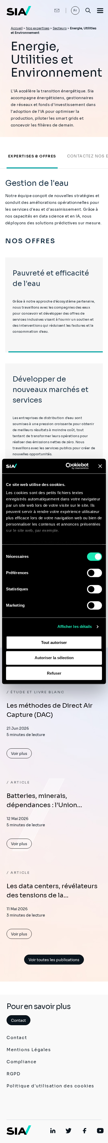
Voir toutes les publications (54, 959)
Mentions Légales (29, 1049)
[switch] (94, 573)
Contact (18, 1020)
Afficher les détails (74, 626)
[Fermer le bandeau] (100, 466)
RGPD (13, 1074)
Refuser (54, 673)
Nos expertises (37, 28)
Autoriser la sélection (54, 658)
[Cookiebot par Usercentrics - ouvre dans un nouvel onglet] (67, 466)
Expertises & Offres (32, 156)
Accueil (17, 28)
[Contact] (51, 10)
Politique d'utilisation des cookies (50, 1086)
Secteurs (60, 28)
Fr (75, 10)
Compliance (22, 1062)
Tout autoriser (54, 642)
